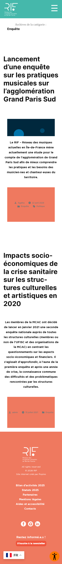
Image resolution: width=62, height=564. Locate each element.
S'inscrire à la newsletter (31, 543)
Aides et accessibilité (30, 503)
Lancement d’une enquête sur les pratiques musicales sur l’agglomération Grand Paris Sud (30, 79)
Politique (41, 206)
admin (15, 412)
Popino (42, 474)
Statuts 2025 (30, 490)
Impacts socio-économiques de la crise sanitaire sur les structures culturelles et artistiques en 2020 (30, 279)
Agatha (21, 203)
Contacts (30, 508)
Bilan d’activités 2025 (30, 485)
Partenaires (30, 494)
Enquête (25, 206)
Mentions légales (30, 499)
